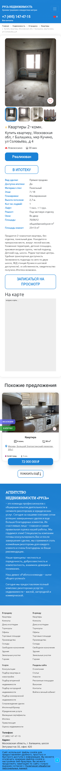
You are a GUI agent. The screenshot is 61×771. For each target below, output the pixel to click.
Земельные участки (11, 655)
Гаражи (5, 659)
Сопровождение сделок (13, 704)
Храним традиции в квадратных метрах (19, 10)
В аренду (37, 613)
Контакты (37, 688)
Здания (5, 652)
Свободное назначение (13, 648)
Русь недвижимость (17, 6)
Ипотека (6, 719)
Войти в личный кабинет (44, 692)
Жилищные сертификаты (14, 715)
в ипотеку (21, 170)
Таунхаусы (7, 628)
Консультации (8, 669)
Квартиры (6, 617)
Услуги (5, 665)
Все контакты (7, 20)
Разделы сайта (40, 665)
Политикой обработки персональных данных (26, 767)
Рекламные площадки (43, 681)
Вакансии (37, 685)
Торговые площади (11, 636)
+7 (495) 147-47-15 (16, 17)
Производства (9, 640)
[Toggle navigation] (55, 9)
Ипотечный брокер (11, 708)
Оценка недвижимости (12, 727)
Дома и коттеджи (10, 625)
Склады (5, 644)
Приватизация (9, 723)
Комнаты (6, 621)
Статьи (36, 673)
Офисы (5, 632)
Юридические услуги (12, 711)
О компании (38, 669)
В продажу (7, 613)
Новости (36, 677)
